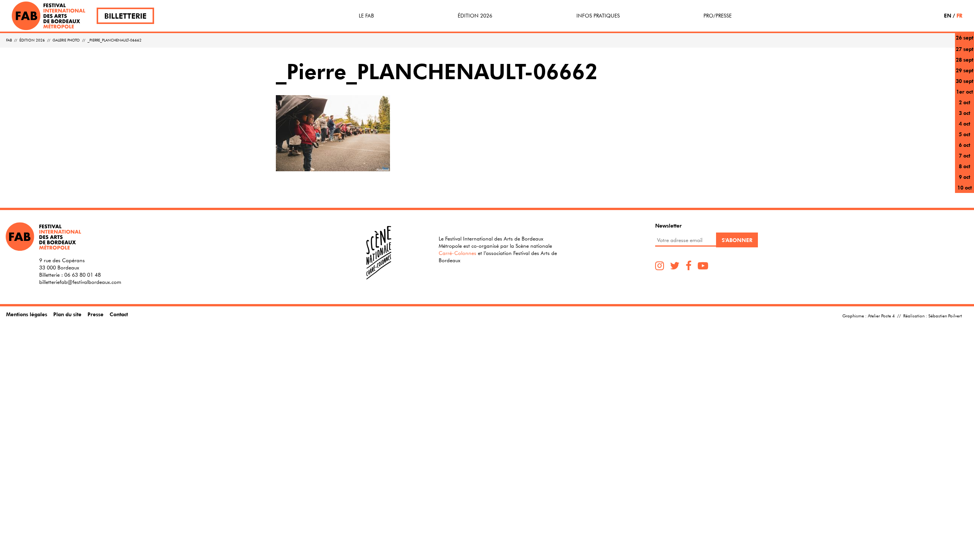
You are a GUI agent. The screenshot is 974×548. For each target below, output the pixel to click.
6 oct (964, 144)
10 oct (964, 187)
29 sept (964, 70)
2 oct (964, 102)
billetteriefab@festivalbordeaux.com (80, 282)
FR (959, 15)
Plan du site (67, 314)
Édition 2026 (475, 15)
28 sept (964, 59)
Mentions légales (26, 314)
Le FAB (366, 15)
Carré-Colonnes (457, 253)
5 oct (964, 134)
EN (947, 15)
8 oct (964, 166)
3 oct (964, 112)
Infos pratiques (598, 15)
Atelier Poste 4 (881, 315)
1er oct (964, 91)
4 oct (964, 123)
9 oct (964, 176)
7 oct (964, 155)
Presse (95, 314)
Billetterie (125, 16)
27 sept (964, 49)
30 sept (964, 80)
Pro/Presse (717, 15)
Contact (119, 314)
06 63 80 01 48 (82, 274)
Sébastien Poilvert (945, 315)
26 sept (964, 37)
